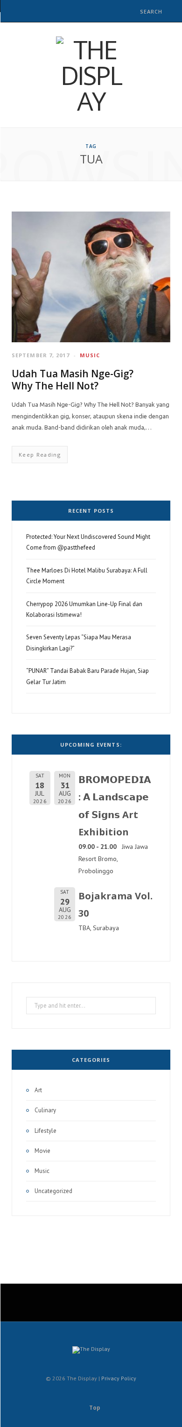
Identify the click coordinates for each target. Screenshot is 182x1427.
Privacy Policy (118, 1378)
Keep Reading (40, 454)
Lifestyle (45, 1131)
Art (38, 1090)
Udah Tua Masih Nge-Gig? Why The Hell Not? (72, 379)
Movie (42, 1151)
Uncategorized (53, 1191)
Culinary (45, 1110)
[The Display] (91, 74)
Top (94, 1408)
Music (90, 355)
